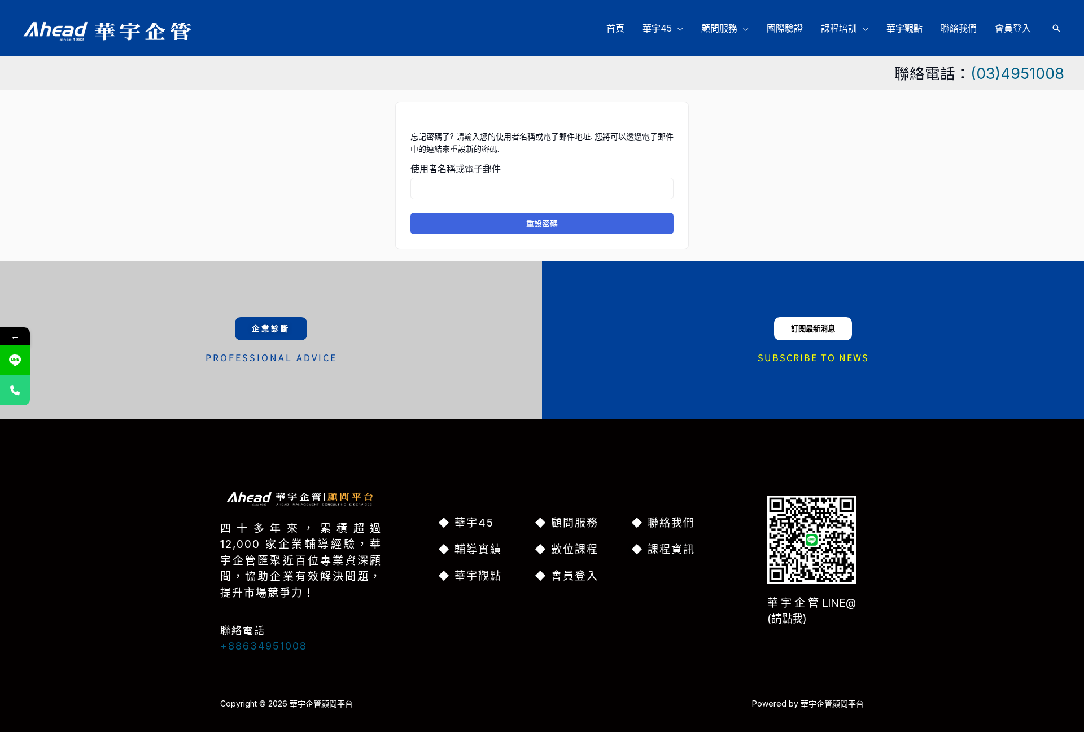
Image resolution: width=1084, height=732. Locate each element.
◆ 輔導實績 (470, 549)
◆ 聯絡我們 (663, 522)
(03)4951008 (1017, 73)
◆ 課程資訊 (663, 549)
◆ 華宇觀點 (470, 575)
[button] (677, 28)
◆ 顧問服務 (566, 522)
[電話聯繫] (15, 390)
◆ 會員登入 (566, 575)
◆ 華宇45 (466, 522)
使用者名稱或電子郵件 (455, 168)
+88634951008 (263, 646)
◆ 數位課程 (566, 549)
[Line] (15, 360)
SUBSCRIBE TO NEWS (813, 357)
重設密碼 (542, 223)
